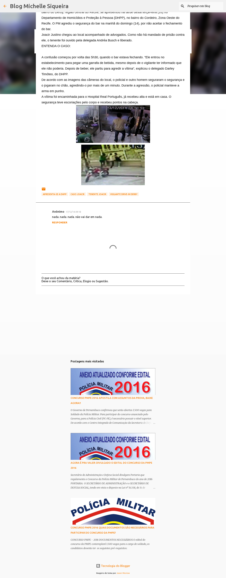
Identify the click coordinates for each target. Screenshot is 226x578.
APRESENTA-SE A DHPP (55, 194)
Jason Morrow (123, 573)
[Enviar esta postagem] (43, 190)
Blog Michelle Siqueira (39, 6)
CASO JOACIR (77, 194)
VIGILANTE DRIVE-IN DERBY (123, 194)
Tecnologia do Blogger (115, 565)
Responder (59, 222)
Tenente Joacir (97, 194)
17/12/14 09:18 (73, 212)
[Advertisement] (113, 324)
